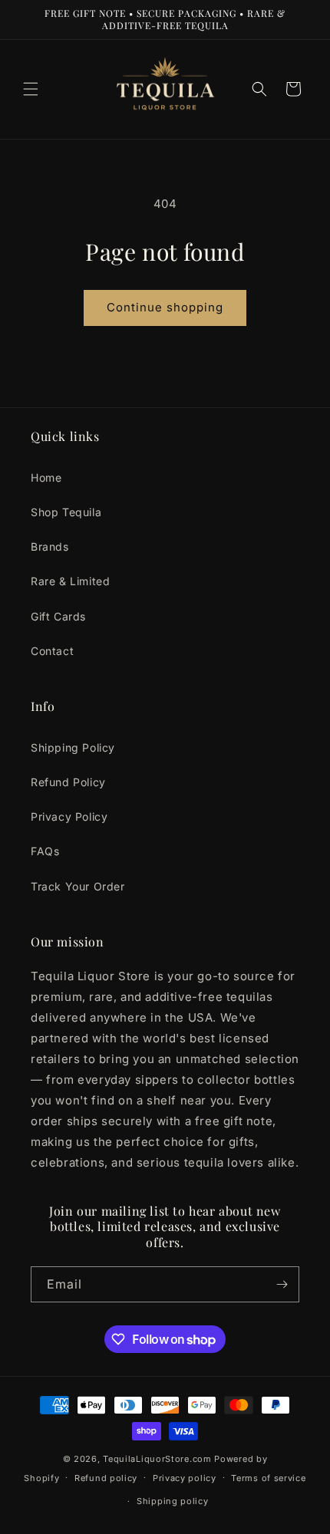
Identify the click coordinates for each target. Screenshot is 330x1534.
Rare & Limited (70, 581)
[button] (31, 89)
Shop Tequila (66, 511)
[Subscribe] (282, 1284)
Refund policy (105, 1478)
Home (46, 477)
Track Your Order (78, 886)
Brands (50, 546)
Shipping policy (173, 1501)
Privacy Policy (69, 816)
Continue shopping (165, 307)
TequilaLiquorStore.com (157, 1458)
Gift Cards (58, 616)
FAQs (45, 851)
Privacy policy (184, 1478)
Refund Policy (68, 781)
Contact (52, 650)
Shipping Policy (73, 747)
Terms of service (268, 1478)
